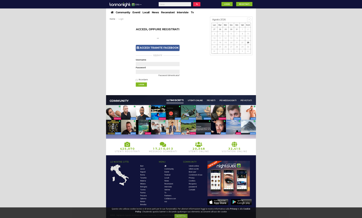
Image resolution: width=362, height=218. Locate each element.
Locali (146, 12)
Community (123, 12)
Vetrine (167, 189)
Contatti (192, 189)
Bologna (143, 186)
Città (137, 4)
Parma (143, 192)
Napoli (143, 172)
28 (220, 29)
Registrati (244, 4)
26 (226, 47)
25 (220, 47)
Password (141, 67)
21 (237, 42)
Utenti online (195, 100)
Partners (167, 195)
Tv (192, 12)
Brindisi (143, 204)
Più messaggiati (227, 100)
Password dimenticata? (169, 75)
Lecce (142, 169)
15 (242, 38)
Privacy (191, 178)
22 (242, 42)
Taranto (143, 178)
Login (227, 4)
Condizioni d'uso (195, 175)
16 (248, 38)
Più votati (246, 100)
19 (226, 42)
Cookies (192, 181)
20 (231, 42)
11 (220, 38)
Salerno (143, 198)
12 (226, 38)
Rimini (142, 201)
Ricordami (143, 79)
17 (214, 42)
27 (214, 29)
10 (214, 38)
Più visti (211, 100)
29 (226, 29)
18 (220, 42)
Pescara (143, 195)
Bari (142, 166)
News (155, 12)
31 (237, 29)
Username (141, 59)
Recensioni (168, 12)
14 (237, 38)
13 (231, 38)
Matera (143, 181)
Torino (143, 189)
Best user (192, 172)
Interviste (182, 12)
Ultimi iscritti (175, 100)
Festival (167, 175)
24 (214, 47)
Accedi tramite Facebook (159, 47)
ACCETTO (181, 216)
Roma (142, 175)
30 (231, 29)
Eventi (136, 12)
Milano (143, 184)
